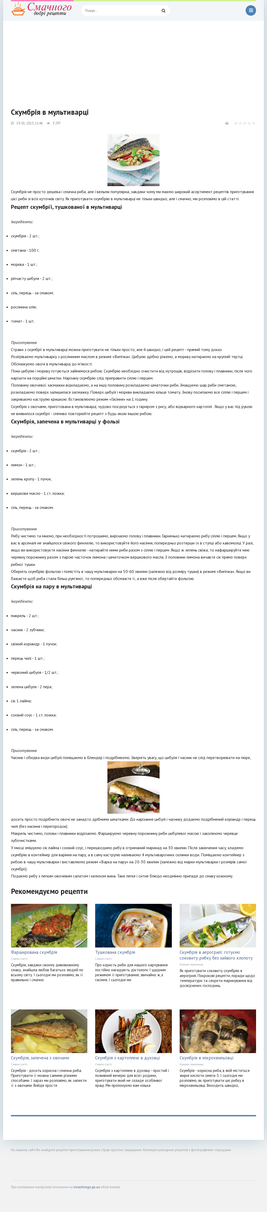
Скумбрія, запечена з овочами (40, 1058)
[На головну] (42, 10)
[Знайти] (163, 10)
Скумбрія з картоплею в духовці (127, 1058)
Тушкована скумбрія (115, 952)
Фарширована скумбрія (34, 952)
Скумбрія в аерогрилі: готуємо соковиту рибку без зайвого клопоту (216, 955)
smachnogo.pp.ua (87, 1187)
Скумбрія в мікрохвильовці (206, 1058)
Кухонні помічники (191, 964)
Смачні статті (19, 959)
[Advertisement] (133, 60)
